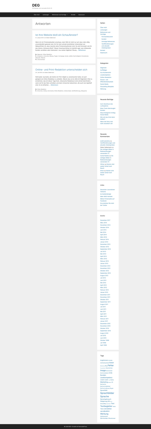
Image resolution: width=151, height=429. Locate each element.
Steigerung (103, 401)
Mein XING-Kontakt (106, 196)
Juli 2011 (103, 306)
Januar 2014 (104, 242)
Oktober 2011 (104, 299)
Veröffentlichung (76, 91)
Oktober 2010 (104, 328)
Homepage (61, 56)
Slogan (111, 388)
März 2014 (103, 237)
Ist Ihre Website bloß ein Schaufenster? (56, 34)
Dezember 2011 (105, 295)
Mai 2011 (103, 311)
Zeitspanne (84, 91)
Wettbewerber (104, 416)
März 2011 (103, 316)
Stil (109, 401)
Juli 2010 (103, 335)
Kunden (104, 39)
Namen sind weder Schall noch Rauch (107, 166)
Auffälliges (103, 70)
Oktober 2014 (104, 227)
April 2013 (103, 256)
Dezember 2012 (105, 266)
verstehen (108, 409)
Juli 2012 (103, 278)
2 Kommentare (41, 59)
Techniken (109, 403)
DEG (36, 5)
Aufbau (45, 91)
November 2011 (105, 297)
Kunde (66, 56)
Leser (106, 380)
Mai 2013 (103, 254)
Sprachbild (103, 390)
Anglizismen (104, 360)
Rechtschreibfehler (105, 386)
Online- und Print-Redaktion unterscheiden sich (61, 69)
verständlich (105, 411)
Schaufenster (84, 56)
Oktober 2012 (104, 271)
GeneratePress (83, 426)
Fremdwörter (102, 368)
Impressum (81, 14)
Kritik (110, 373)
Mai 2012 (103, 282)
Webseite (37, 57)
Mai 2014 (103, 232)
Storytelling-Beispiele (107, 86)
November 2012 (105, 268)
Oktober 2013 (104, 246)
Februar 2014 (104, 239)
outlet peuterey (105, 141)
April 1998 (103, 345)
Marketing (104, 382)
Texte (114, 406)
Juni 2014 (103, 230)
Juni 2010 (103, 338)
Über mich (37, 14)
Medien (109, 382)
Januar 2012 (104, 292)
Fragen (56, 56)
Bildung (51, 56)
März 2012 (103, 287)
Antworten (46, 56)
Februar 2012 (104, 290)
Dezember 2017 (105, 220)
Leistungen (46, 14)
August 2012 (104, 275)
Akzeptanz (40, 56)
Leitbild (71, 56)
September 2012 (105, 273)
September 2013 (105, 249)
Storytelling (103, 403)
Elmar (102, 170)
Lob (109, 379)
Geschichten (109, 368)
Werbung (103, 89)
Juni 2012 (103, 280)
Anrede (110, 360)
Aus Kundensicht (105, 72)
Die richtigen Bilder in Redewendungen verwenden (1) (107, 151)
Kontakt (73, 14)
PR (112, 382)
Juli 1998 (103, 343)
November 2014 (105, 225)
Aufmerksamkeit (104, 363)
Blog (106, 365)
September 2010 (105, 331)
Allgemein (39, 54)
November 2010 (105, 326)
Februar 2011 (104, 319)
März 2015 (103, 222)
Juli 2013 (103, 251)
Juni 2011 (103, 309)
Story (111, 401)
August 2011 (104, 304)
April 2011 (103, 314)
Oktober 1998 (104, 340)
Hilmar (102, 164)
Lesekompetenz (105, 75)
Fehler (111, 365)
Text (112, 403)
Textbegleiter (106, 406)
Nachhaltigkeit (77, 56)
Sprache (104, 396)
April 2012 (103, 285)
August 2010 (104, 333)
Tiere (102, 409)
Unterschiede (67, 91)
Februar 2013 (104, 261)
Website (43, 57)
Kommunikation (104, 373)
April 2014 (103, 234)
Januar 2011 (104, 321)
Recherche (103, 384)
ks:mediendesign (105, 194)
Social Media (104, 84)
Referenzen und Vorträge (59, 14)
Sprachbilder (107, 393)
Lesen (102, 380)
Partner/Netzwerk (107, 36)
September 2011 (105, 302)
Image (103, 370)
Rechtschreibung (104, 388)
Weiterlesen (82, 50)
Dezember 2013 (105, 244)
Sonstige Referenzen (108, 41)
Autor (111, 363)
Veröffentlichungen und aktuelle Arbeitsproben (108, 46)
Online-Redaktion (47, 54)
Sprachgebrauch (105, 399)
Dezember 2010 (105, 323)
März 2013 (103, 258)
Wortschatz (104, 418)
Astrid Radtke (104, 156)
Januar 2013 (104, 263)
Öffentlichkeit (111, 418)
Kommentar (51, 91)
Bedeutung (102, 365)
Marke (112, 380)
